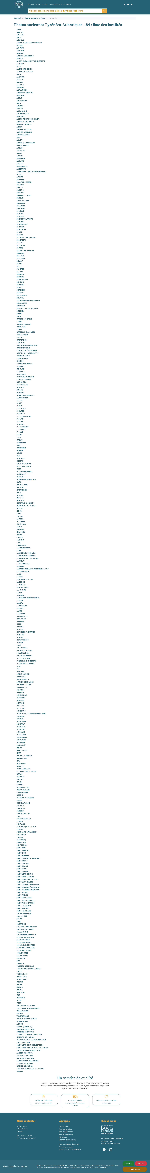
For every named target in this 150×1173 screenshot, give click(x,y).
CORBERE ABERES (23, 379)
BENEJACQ (21, 229)
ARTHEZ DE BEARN (24, 132)
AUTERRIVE (21, 169)
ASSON (19, 156)
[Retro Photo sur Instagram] (110, 1149)
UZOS (18, 1003)
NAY (18, 761)
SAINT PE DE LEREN (24, 897)
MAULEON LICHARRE (24, 682)
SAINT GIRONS (22, 863)
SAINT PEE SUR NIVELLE (25, 900)
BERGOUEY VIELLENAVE (26, 237)
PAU (18, 816)
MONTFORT (21, 726)
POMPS (19, 821)
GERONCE (20, 458)
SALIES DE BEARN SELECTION (28, 1050)
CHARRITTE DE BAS (24, 363)
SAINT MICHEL (22, 892)
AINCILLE (20, 50)
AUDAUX (20, 161)
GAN (18, 445)
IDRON (19, 511)
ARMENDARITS (22, 113)
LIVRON (19, 642)
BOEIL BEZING (22, 279)
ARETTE (19, 108)
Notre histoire (41, 4)
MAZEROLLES (21, 687)
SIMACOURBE (22, 953)
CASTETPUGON (23, 348)
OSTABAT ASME (23, 803)
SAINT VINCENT (22, 908)
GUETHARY (21, 474)
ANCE (18, 74)
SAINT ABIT (21, 847)
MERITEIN (20, 705)
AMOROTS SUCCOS (24, 71)
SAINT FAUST (22, 861)
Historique (63, 1137)
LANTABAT (20, 595)
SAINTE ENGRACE (23, 911)
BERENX (19, 234)
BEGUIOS (20, 216)
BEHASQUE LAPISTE (24, 219)
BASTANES (20, 203)
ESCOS (19, 400)
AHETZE (19, 45)
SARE (18, 921)
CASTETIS (20, 342)
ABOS (18, 37)
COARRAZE (21, 374)
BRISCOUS (20, 306)
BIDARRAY (20, 258)
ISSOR (19, 526)
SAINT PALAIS (22, 895)
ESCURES (20, 411)
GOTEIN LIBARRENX (24, 471)
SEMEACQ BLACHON (25, 937)
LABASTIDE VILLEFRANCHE (27, 558)
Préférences (134, 1169)
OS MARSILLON (22, 787)
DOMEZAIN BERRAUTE (25, 395)
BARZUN (19, 198)
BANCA (19, 187)
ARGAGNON (21, 111)
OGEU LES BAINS (23, 769)
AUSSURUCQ (21, 166)
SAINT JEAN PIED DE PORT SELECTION (32, 1047)
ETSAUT (19, 432)
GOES (18, 469)
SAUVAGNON (22, 932)
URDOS (19, 987)
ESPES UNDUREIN (23, 416)
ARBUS (19, 98)
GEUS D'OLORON (23, 466)
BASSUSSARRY (22, 200)
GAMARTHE (21, 442)
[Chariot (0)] (131, 4)
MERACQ (20, 703)
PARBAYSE (20, 808)
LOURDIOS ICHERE (24, 650)
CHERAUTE (20, 366)
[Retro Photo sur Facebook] (104, 1149)
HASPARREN (21, 490)
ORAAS (19, 774)
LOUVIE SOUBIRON (24, 655)
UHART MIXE (21, 979)
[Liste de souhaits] (128, 4)
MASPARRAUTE (22, 679)
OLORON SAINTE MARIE (26, 771)
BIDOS (19, 263)
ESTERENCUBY (22, 427)
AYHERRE (20, 179)
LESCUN (19, 629)
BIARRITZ (20, 253)
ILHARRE (19, 519)
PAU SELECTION (23, 1042)
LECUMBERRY (22, 616)
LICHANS (20, 634)
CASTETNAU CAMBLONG (27, 345)
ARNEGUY (20, 116)
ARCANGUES (21, 100)
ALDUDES (20, 63)
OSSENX (19, 795)
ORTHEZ (19, 784)
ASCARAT (20, 150)
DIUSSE (19, 390)
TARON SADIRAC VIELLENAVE (28, 968)
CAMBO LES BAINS (24, 319)
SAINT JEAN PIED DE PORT (27, 879)
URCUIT (19, 982)
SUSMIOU (20, 963)
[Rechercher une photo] (104, 10)
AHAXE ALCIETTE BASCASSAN (29, 42)
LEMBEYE (20, 621)
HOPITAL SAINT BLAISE (25, 505)
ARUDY (19, 140)
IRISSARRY (20, 521)
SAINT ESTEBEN (22, 855)
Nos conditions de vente (69, 1144)
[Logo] (18, 4)
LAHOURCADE (22, 587)
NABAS (19, 747)
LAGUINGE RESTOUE (24, 579)
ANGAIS (19, 79)
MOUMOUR (21, 740)
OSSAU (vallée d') (24, 1026)
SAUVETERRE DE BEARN (26, 934)
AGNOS (19, 1024)
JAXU (18, 542)
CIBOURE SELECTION (25, 1058)
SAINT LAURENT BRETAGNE (27, 884)
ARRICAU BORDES (24, 124)
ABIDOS (19, 32)
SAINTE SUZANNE (23, 905)
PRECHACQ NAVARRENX (26, 832)
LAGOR (19, 576)
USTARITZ (20, 997)
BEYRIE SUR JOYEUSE (25, 250)
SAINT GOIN (21, 869)
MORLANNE (21, 734)
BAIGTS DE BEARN (23, 182)
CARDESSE (20, 327)
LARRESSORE (21, 605)
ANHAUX (20, 85)
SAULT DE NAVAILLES (25, 929)
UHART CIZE (21, 976)
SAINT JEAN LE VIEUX (25, 876)
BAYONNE (20, 208)
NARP (18, 753)
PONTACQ (20, 824)
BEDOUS (19, 213)
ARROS (19, 127)
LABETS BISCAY (23, 563)
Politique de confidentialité (97, 1167)
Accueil (31, 4)
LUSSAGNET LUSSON (25, 663)
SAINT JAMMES (22, 871)
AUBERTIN (20, 158)
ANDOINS (20, 77)
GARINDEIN (21, 448)
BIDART (19, 261)
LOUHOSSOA (21, 648)
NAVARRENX (21, 758)
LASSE (19, 611)
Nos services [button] (54, 4)
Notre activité (64, 1126)
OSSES (19, 800)
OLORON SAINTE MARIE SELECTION (31, 1040)
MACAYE (20, 671)
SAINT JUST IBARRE (24, 882)
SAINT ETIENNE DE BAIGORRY (28, 858)
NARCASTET (21, 750)
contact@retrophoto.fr (26, 1138)
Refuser (141, 1163)
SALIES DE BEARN (23, 913)
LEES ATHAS (21, 619)
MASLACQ (20, 676)
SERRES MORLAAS (24, 942)
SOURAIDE (20, 958)
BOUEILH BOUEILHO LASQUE (28, 300)
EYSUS (19, 434)
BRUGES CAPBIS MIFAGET (27, 308)
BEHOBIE (19, 221)
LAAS (18, 550)
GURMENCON (22, 1021)
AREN (18, 103)
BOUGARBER (21, 303)
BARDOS (20, 192)
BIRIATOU (20, 274)
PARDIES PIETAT (23, 813)
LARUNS (19, 608)
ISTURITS (20, 529)
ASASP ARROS (22, 145)
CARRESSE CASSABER (25, 332)
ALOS (18, 66)
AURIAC (19, 163)
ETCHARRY (21, 429)
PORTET (19, 829)
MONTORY (20, 729)
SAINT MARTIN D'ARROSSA (27, 890)
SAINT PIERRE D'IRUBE (25, 903)
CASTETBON (21, 340)
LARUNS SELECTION (24, 1063)
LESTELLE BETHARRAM (25, 632)
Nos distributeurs (66, 1131)
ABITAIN (19, 35)
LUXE (18, 666)
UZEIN (18, 1000)
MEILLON (20, 692)
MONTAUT (20, 724)
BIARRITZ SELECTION (25, 1032)
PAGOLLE (20, 805)
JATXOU (20, 540)
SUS (18, 961)
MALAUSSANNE (22, 674)
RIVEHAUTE (21, 842)
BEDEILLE (20, 211)
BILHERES (20, 269)
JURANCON (21, 545)
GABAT (19, 440)
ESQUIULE (20, 424)
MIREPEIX (20, 708)
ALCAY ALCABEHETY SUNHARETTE (30, 61)
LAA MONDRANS (23, 548)
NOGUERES (21, 763)
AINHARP (20, 53)
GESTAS (19, 461)
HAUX (18, 492)
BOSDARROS (21, 295)
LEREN (18, 624)
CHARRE (19, 361)
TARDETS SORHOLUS (25, 966)
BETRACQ (20, 245)
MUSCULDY (21, 745)
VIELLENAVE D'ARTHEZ (25, 1005)
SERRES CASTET (23, 940)
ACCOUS (20, 40)
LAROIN (19, 600)
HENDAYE (20, 500)
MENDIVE (20, 700)
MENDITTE (20, 697)
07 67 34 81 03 (26, 1136)
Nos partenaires (65, 1129)
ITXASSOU (20, 532)
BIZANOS (20, 277)
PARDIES (20, 811)
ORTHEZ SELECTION (24, 1066)
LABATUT (20, 561)
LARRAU (19, 603)
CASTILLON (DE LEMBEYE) (27, 353)
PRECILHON (21, 834)
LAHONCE (20, 582)
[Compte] (124, 4)
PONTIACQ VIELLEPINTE (26, 826)
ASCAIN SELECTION (24, 1055)
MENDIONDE (21, 695)
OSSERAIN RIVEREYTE (25, 797)
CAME (19, 321)
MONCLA (20, 716)
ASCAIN (19, 148)
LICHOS (19, 637)
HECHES (19, 495)
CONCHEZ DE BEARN (25, 377)
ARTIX (19, 137)
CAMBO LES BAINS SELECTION (29, 1034)
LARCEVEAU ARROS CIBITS (27, 598)
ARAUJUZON (21, 90)
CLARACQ (20, 371)
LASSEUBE (20, 613)
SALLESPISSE (21, 916)
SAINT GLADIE (22, 866)
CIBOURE (20, 369)
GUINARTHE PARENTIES (26, 479)
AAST (18, 29)
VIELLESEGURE (22, 1011)
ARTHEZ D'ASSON (23, 129)
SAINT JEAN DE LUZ (24, 874)
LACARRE (20, 566)
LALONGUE (21, 590)
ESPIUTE (19, 419)
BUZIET (19, 313)
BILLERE (19, 271)
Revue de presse (66, 1134)
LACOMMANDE (22, 571)
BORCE (19, 287)
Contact (67, 4)
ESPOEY (19, 421)
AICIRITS (20, 48)
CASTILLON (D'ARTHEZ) (26, 350)
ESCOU (19, 405)
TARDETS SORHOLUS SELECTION (30, 1068)
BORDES (19, 292)
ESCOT (19, 403)
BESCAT (19, 242)
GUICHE (19, 477)
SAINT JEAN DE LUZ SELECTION (29, 1045)
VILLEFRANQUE (22, 1016)
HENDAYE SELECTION (25, 1037)
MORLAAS (20, 732)
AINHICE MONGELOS (25, 56)
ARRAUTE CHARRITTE (25, 121)
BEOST (19, 232)
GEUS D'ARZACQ (23, 463)
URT (18, 995)
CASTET (19, 337)
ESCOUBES (21, 408)
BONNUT (20, 284)
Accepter (128, 1163)
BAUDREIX (20, 206)
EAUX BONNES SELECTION (27, 1061)
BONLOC (20, 282)
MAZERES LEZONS (23, 684)
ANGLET (19, 82)
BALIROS (20, 184)
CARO (19, 329)
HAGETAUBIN (21, 484)
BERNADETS (21, 240)
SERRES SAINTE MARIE (25, 945)
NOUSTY (20, 766)
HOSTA (19, 508)
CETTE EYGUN (22, 358)
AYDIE (18, 174)
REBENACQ (21, 840)
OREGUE (19, 779)
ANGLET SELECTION (24, 1053)
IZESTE (19, 534)
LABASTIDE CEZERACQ (26, 553)
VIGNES (19, 1013)
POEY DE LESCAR (23, 819)
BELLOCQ (20, 227)
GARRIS (19, 1071)
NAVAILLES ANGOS (24, 755)
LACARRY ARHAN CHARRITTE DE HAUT (32, 569)
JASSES (19, 537)
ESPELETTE (20, 413)
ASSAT (19, 153)
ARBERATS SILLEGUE (24, 92)
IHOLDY (19, 516)
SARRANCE (21, 924)
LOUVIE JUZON (22, 653)
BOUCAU (20, 298)
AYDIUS (19, 177)
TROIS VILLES (21, 974)
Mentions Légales (66, 1147)
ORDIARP (20, 776)
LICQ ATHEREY (22, 640)
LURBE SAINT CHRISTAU (26, 661)
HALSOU (19, 487)
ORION (19, 782)
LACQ (18, 574)
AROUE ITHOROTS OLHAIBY (27, 119)
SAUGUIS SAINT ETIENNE (26, 926)
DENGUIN (20, 387)
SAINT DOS (21, 853)
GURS (18, 482)
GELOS (19, 453)
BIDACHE (20, 256)
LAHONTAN (21, 584)
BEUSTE (19, 248)
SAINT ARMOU (22, 850)
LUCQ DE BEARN (23, 658)
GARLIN (19, 450)
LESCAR (19, 626)
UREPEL (19, 990)
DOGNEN (20, 392)
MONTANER (21, 721)
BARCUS (20, 190)
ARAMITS (20, 87)
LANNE (19, 592)
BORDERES (20, 290)
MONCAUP (21, 711)
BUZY (18, 316)
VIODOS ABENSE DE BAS (26, 1018)
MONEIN (19, 719)
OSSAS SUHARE (23, 790)
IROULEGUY (21, 524)
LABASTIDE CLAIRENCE (26, 555)
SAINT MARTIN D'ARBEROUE (28, 887)
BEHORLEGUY (22, 224)
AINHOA (19, 58)
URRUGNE (20, 992)
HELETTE (19, 498)
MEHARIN (20, 690)
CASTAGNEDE (22, 334)
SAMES (19, 918)
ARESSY (19, 106)
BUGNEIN (20, 311)
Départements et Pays (35, 18)
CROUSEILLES (22, 384)
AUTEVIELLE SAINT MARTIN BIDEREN (31, 171)
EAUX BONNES (22, 398)
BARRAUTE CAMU (23, 195)
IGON (18, 513)
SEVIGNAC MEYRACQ (25, 947)
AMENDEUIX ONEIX (24, 69)
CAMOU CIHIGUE (23, 324)
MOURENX (20, 742)
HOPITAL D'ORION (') (25, 503)
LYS (18, 669)
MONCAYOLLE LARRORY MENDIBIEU (31, 713)
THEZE (19, 971)
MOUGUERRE (21, 737)
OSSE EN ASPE (22, 792)
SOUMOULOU (22, 955)
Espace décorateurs (67, 1140)
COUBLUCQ (21, 382)
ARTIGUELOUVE (22, 135)
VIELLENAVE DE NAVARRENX (28, 1008)
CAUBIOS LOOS (23, 355)
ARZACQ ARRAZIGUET (25, 142)
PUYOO (19, 837)
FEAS (18, 437)
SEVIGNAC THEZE (23, 950)
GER (18, 455)
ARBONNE (20, 95)
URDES (19, 984)
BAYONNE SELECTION (25, 1029)
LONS (18, 645)
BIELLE (19, 266)
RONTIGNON (21, 845)
